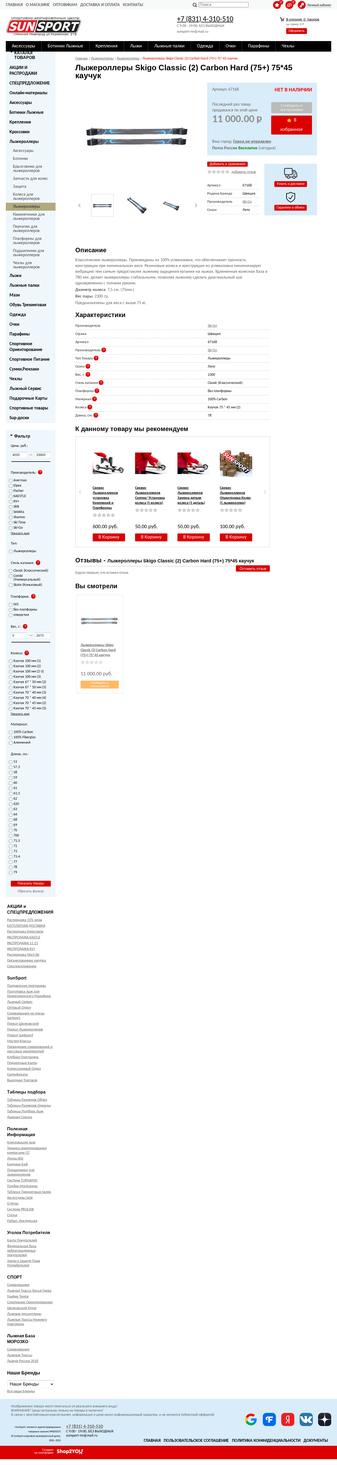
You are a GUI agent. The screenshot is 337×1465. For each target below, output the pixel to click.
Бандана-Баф (17, 1164)
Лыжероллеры (24, 142)
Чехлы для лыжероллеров (26, 265)
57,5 (16, 767)
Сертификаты (17, 1075)
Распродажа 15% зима (24, 920)
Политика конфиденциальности (266, 1441)
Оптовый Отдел (19, 1008)
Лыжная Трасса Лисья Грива (29, 1291)
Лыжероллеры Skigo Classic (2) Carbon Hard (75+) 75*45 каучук (98, 650)
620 (16, 804)
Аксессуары (20, 103)
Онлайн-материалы (28, 93)
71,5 (16, 841)
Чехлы (15, 379)
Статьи (12, 1215)
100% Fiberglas (24, 737)
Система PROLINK (20, 1209)
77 (15, 862)
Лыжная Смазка (19, 1117)
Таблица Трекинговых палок (29, 1192)
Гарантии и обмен (290, 208)
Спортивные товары (28, 408)
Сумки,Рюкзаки (24, 369)
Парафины (19, 334)
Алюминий (22, 743)
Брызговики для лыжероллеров (27, 169)
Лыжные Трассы (19, 1355)
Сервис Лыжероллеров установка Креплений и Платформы (105, 498)
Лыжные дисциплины (24, 1314)
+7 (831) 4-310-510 (205, 19)
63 (15, 809)
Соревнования (18, 1285)
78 (15, 867)
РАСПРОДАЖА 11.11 (22, 943)
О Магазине (38, 5)
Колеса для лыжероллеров (26, 196)
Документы (316, 1441)
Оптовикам (65, 5)
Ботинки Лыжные (26, 112)
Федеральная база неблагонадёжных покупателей (21, 1250)
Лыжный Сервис (25, 389)
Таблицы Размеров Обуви (27, 1100)
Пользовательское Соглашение (196, 1441)
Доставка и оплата (100, 5)
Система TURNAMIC (22, 1180)
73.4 (16, 857)
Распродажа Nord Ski (23, 955)
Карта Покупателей (22, 1241)
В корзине (302, 20)
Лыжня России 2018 (22, 1361)
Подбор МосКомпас (22, 1186)
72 (15, 846)
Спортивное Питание (29, 359)
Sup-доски (19, 418)
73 (15, 851)
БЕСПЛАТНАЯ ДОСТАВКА (26, 926)
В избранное (291, 125)
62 (15, 799)
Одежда (17, 315)
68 (15, 820)
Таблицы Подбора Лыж (25, 1111)
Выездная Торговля (22, 1080)
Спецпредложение (21, 966)
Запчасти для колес (30, 179)
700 (16, 836)
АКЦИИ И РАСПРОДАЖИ (23, 71)
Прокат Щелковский (23, 1024)
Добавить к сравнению (227, 164)
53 (15, 762)
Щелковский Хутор (21, 1308)
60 (15, 783)
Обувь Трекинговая (27, 305)
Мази (14, 295)
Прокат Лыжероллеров (25, 1030)
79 (15, 872)
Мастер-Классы (19, 1041)
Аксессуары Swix (20, 1198)
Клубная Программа (22, 1057)
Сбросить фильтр (31, 891)
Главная (14, 5)
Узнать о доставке (291, 184)
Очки (14, 324)
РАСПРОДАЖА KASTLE (23, 937)
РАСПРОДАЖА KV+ (21, 949)
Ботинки (20, 159)
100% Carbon (23, 732)
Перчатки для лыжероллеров (26, 229)
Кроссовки (19, 132)
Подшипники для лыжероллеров (28, 253)
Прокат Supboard (20, 1035)
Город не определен (252, 142)
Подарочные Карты (28, 398)
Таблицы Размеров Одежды (29, 1106)
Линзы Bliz (15, 1159)
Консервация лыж (21, 1143)
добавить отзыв (243, 172)
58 (15, 772)
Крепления (20, 122)
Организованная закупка (26, 961)
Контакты (133, 5)
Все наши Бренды (21, 1391)
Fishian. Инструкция (22, 1221)
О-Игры (12, 1204)
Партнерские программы (26, 986)
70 (15, 830)
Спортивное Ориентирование (25, 347)
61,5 (16, 793)
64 (15, 814)
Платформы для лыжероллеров (27, 241)
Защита (19, 187)
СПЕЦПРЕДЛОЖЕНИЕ (29, 83)
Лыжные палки (24, 285)
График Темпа (18, 1297)
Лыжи (15, 276)
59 (15, 778)
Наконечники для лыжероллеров (29, 216)
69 (15, 825)
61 (15, 788)
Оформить (297, 31)
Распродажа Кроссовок (25, 932)
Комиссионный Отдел (24, 1069)
